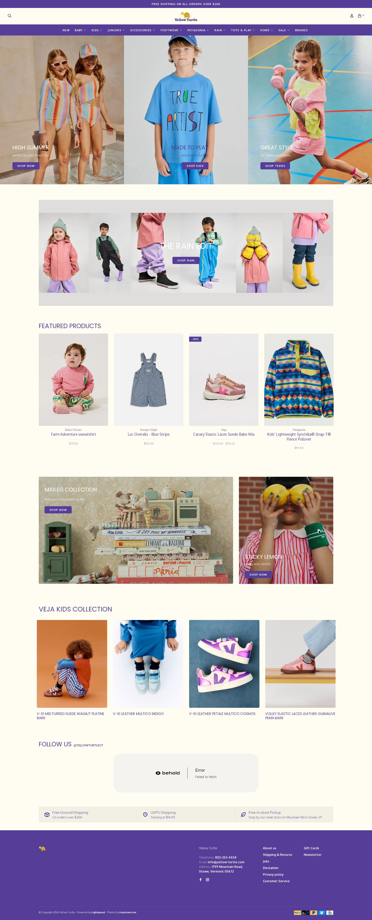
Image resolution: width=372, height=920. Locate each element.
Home (265, 30)
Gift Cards (311, 848)
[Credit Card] (329, 914)
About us (269, 848)
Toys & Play (241, 30)
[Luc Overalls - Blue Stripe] (148, 380)
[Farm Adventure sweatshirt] (73, 380)
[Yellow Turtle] (42, 848)
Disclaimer (271, 868)
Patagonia (196, 30)
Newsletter (313, 855)
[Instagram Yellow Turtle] (207, 880)
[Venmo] (321, 914)
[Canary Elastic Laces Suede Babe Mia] (223, 380)
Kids (95, 30)
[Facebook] (200, 880)
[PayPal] (297, 914)
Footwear (169, 30)
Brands (301, 30)
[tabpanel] (62, 109)
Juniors (114, 30)
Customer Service (276, 881)
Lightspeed (98, 912)
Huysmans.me (127, 912)
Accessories (141, 30)
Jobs (266, 861)
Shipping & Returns (277, 855)
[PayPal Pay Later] (313, 914)
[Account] (352, 16)
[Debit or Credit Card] (305, 914)
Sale (282, 30)
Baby (79, 30)
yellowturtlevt (88, 745)
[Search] (10, 16)
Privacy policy (273, 874)
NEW (66, 30)
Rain (218, 30)
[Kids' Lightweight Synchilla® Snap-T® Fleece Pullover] (299, 380)
